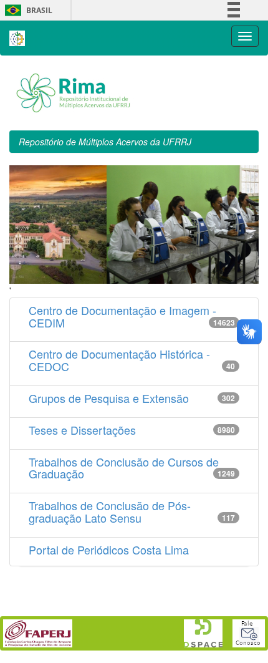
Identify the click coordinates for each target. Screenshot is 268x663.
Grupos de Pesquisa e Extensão (109, 398)
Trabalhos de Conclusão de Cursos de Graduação (124, 467)
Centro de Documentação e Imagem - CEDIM (122, 316)
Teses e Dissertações (82, 430)
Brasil (26, 10)
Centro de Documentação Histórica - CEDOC (119, 360)
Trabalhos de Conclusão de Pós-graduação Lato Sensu (110, 511)
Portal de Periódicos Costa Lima (109, 549)
